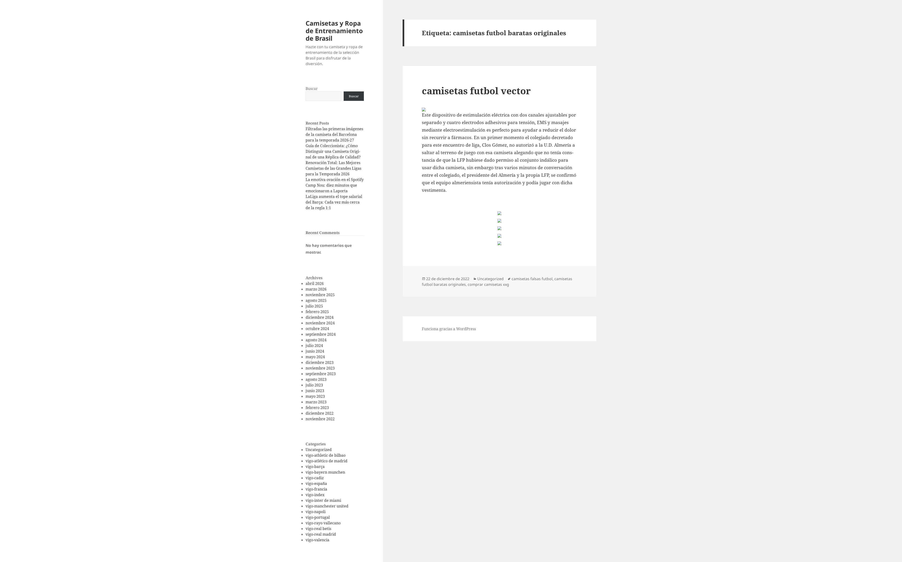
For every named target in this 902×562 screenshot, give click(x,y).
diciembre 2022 (320, 413)
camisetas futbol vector (476, 90)
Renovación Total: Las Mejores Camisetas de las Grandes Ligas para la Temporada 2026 (333, 168)
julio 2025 (314, 306)
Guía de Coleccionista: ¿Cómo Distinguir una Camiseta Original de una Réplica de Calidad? (333, 151)
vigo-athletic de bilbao (326, 455)
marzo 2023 (316, 402)
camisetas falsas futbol (532, 278)
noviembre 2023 (320, 368)
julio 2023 (314, 385)
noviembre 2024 (320, 323)
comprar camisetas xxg (488, 284)
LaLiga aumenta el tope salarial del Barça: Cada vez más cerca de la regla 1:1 (334, 202)
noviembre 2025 (320, 294)
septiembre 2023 (321, 373)
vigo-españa (316, 483)
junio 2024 (315, 351)
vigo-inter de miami (323, 500)
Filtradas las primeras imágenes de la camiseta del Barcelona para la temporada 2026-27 (334, 134)
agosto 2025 (316, 300)
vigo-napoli (316, 511)
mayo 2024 (315, 356)
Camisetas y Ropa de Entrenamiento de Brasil (334, 31)
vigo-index (315, 494)
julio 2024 (314, 345)
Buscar (312, 88)
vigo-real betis (318, 528)
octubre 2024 (317, 328)
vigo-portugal (318, 517)
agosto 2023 (316, 379)
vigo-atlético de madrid (326, 461)
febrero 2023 (317, 407)
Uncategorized (319, 449)
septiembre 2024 (321, 334)
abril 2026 (315, 283)
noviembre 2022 (320, 418)
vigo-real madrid (321, 534)
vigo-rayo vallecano (323, 523)
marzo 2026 (316, 289)
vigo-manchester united (327, 506)
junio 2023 (315, 390)
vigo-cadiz (315, 477)
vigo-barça (315, 466)
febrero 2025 (317, 311)
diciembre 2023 (320, 362)
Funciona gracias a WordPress (449, 328)
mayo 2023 (315, 396)
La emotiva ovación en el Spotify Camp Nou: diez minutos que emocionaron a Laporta (335, 185)
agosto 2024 (316, 339)
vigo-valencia (317, 539)
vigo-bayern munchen (325, 472)
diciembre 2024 (320, 317)
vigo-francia (316, 489)
